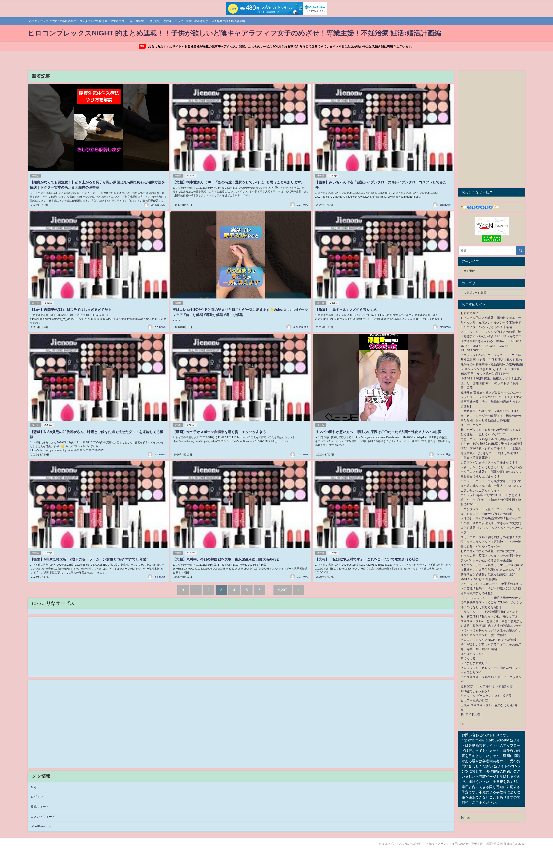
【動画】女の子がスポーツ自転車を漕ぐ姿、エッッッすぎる (219, 431)
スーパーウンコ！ (473, 425)
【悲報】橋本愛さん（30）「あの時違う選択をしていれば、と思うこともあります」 (238, 182)
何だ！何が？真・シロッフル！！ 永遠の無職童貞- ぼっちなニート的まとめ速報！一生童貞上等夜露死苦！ (491, 453)
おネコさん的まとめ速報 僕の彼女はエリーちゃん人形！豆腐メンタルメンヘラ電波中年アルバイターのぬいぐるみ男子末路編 (491, 322)
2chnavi (466, 817)
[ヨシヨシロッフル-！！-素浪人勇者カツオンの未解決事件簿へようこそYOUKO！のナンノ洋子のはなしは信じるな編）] (492, 602)
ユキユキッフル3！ (473, 653)
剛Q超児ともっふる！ (475, 691)
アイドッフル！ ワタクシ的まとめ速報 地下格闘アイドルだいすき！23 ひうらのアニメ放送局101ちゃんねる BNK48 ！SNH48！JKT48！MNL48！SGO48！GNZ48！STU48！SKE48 (491, 341)
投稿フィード (40, 806)
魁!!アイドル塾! (471, 714)
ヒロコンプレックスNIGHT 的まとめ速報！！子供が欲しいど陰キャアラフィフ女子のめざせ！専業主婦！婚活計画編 (491, 644)
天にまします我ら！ (474, 663)
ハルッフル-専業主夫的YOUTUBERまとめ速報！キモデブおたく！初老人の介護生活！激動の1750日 (491, 500)
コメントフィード (43, 816)
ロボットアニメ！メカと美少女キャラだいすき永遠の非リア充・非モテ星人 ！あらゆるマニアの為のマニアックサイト (491, 485)
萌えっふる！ (470, 658)
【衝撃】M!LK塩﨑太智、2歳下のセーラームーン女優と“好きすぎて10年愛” (89, 559)
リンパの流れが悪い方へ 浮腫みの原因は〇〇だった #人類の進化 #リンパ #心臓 (378, 431)
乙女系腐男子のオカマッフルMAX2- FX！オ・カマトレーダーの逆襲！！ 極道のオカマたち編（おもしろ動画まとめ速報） (491, 415)
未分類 (35, 175)
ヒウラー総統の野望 (474, 700)
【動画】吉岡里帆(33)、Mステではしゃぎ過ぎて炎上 (70, 309)
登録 (34, 787)
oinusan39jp (158, 204)
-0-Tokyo (191, 175)
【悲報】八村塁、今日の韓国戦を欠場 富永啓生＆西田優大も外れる (226, 559)
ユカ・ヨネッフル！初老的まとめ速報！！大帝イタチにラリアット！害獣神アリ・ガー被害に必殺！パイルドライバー (491, 542)
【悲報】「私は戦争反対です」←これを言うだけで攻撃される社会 (367, 559)
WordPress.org (41, 826)
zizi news (302, 204)
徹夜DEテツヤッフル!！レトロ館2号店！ (488, 686)
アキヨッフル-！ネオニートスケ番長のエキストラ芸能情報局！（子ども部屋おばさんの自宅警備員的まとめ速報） (491, 588)
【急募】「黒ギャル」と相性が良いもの (346, 309)
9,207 (282, 590)
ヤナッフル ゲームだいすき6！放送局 (486, 695)
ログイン (37, 796)
